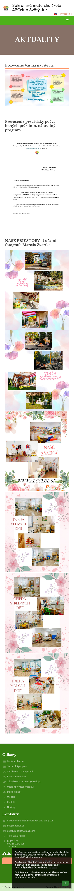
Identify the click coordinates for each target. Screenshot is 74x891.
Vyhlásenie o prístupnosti (20, 771)
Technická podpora (17, 766)
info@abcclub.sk (15, 825)
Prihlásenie (66, 13)
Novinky (11, 807)
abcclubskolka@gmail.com (21, 831)
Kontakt (11, 802)
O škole (11, 796)
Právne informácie (16, 776)
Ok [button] (65, 883)
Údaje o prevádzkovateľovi (20, 786)
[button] (55, 14)
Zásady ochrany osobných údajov (24, 781)
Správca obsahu (15, 761)
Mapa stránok (14, 791)
